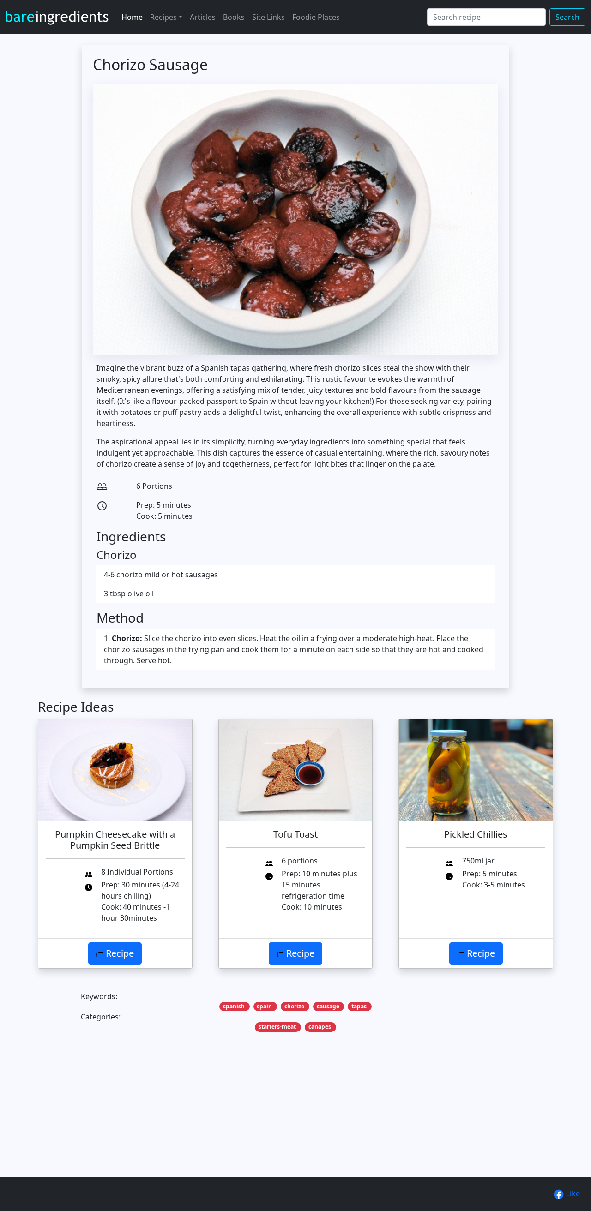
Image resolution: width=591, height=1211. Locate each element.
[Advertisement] (295, 1118)
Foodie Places (316, 17)
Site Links (268, 17)
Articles (203, 17)
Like (572, 1193)
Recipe (118, 953)
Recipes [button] (163, 17)
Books (234, 17)
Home (132, 17)
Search (567, 17)
